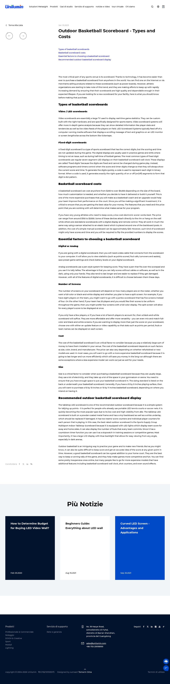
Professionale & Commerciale (19, 632)
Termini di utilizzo (156, 672)
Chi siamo (130, 6)
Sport (8, 641)
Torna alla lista (15, 25)
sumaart (74, 672)
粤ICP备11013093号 (46, 672)
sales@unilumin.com (96, 643)
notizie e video (103, 6)
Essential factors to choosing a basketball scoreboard (83, 56)
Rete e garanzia (54, 632)
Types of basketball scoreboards (73, 49)
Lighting (9, 648)
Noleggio (9, 635)
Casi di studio (66, 6)
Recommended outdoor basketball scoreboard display (84, 59)
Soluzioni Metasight (38, 6)
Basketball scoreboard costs (71, 53)
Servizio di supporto (84, 6)
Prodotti (54, 6)
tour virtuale (118, 6)
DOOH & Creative (13, 638)
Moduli (8, 644)
